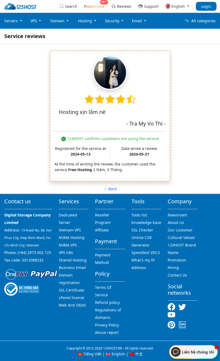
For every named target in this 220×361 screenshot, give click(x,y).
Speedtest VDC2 (145, 252)
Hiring (173, 267)
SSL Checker (142, 230)
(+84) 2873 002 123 (34, 252)
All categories (203, 20)
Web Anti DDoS (72, 305)
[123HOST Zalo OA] (182, 324)
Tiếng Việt (91, 353)
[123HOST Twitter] (183, 306)
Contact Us (177, 275)
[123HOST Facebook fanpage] (173, 306)
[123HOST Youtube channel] (172, 314)
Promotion (177, 260)
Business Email (72, 267)
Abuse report (107, 332)
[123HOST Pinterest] (172, 324)
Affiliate (102, 230)
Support (151, 6)
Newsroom (177, 215)
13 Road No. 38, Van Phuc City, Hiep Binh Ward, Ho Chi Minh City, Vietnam (28, 238)
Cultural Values (181, 237)
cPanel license (71, 297)
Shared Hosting (73, 260)
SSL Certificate (71, 290)
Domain (57, 20)
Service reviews (24, 36)
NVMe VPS (68, 245)
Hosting (85, 20)
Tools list (139, 215)
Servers (11, 20)
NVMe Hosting (72, 237)
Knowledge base (146, 222)
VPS (34, 20)
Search (71, 6)
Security (112, 20)
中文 (138, 353)
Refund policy (107, 302)
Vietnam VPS (70, 230)
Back (112, 188)
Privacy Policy (107, 324)
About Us (176, 222)
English (118, 353)
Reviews (124, 6)
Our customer (180, 230)
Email (137, 20)
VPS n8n (66, 252)
